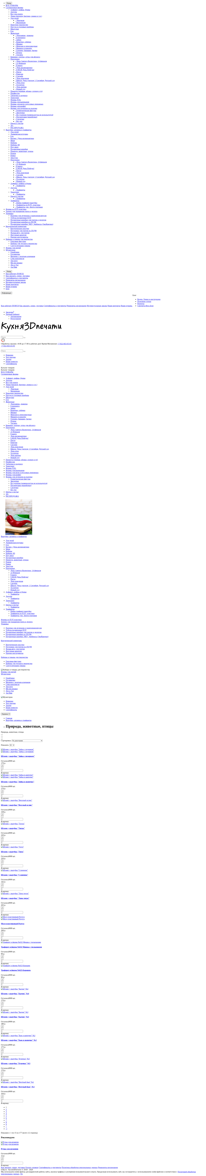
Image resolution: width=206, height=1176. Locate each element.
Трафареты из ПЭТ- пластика (22, 613)
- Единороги (20, 38)
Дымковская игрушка (19, 134)
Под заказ (14, 147)
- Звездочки (20, 113)
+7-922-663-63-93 (8, 346)
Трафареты (14, 201)
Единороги (15, 406)
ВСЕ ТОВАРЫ (12, 5)
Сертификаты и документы (17, 278)
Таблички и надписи (18, 96)
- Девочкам (19, 20)
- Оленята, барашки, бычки (26, 50)
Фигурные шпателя (18, 235)
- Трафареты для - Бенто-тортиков (29, 207)
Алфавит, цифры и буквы (20, 183)
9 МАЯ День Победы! (19, 438)
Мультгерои (10, 250)
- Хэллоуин (19, 85)
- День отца (20, 83)
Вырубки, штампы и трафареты (18, 130)
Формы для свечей (13, 248)
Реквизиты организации (16, 280)
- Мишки (19, 44)
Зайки (12, 408)
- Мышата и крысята (23, 48)
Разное (13, 153)
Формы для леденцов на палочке (23, 108)
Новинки (9, 355)
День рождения (16, 447)
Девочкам (14, 389)
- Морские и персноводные (26, 46)
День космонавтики (18, 436)
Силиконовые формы (14, 8)
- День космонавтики (23, 68)
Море (12, 141)
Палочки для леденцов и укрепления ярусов (28, 216)
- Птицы (18, 53)
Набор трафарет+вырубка (20, 611)
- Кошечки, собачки (23, 42)
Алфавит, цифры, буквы (20, 10)
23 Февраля (15, 432)
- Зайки (18, 40)
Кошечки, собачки (17, 410)
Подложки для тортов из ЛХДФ (23, 231)
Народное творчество (19, 25)
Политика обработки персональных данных (80, 1167)
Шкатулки (14, 29)
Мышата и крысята (18, 417)
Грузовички (15, 254)
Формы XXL (15, 100)
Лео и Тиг (14, 265)
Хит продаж (11, 357)
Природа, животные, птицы (21, 151)
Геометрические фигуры (20, 479)
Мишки (13, 413)
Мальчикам (15, 391)
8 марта (13, 434)
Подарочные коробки (19, 149)
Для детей (14, 18)
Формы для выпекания (19, 102)
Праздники (15, 59)
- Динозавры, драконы (24, 35)
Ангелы (13, 12)
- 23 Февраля (20, 63)
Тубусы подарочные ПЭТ (20, 218)
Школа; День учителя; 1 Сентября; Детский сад (29, 449)
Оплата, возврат (32, 1167)
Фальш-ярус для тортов (19, 233)
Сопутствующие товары (20, 246)
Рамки (13, 156)
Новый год (14, 458)
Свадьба (13, 445)
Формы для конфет (18, 106)
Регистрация (15, 319)
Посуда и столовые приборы (22, 27)
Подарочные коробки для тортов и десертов (28, 220)
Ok (21, 1174)
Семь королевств (17, 259)
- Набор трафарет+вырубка (26, 203)
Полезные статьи (144, 301)
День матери (15, 455)
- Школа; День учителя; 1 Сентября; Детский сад (35, 80)
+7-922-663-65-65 (64, 344)
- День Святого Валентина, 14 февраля (31, 61)
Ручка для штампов (9, 1149)
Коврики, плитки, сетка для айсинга (25, 57)
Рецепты (140, 304)
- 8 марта (18, 65)
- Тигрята (19, 55)
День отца (14, 451)
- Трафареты (20, 186)
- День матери (21, 87)
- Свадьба (19, 76)
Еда (11, 31)
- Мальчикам (20, 23)
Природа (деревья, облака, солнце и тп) (26, 91)
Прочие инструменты (19, 237)
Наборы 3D (15, 145)
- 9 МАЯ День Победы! (24, 70)
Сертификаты (11, 364)
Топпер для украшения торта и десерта (21, 211)
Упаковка (9, 213)
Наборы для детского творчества (23, 244)
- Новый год (20, 89)
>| (6, 1129)
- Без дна (18, 121)
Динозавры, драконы (19, 404)
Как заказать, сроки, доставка (18, 276)
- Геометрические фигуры (25, 111)
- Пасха (18, 72)
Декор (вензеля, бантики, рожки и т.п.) (26, 16)
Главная (9, 718)
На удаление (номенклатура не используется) (28, 483)
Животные (14, 33)
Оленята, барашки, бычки (20, 419)
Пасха (12, 440)
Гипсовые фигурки (18, 241)
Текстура (14, 158)
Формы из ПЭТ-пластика (16, 209)
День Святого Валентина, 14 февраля (25, 430)
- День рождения (22, 78)
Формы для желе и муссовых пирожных (26, 104)
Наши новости (12, 361)
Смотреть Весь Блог (145, 306)
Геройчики (14, 252)
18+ (11, 126)
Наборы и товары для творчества (19, 239)
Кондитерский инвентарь (16, 226)
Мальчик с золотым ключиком (22, 256)
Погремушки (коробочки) (20, 485)
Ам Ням (13, 267)
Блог (8, 289)
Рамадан (13, 443)
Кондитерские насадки (19, 229)
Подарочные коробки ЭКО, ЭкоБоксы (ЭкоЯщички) (31, 224)
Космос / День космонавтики (22, 138)
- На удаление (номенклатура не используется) (34, 115)
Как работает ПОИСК (15, 274)
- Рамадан (19, 74)
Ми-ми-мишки (16, 263)
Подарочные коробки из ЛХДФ (23, 222)
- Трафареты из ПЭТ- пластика (27, 205)
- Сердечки (19, 119)
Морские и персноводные (21, 415)
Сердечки (14, 488)
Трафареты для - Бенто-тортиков (23, 616)
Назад (9, 3)
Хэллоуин (14, 453)
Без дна (13, 490)
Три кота (14, 261)
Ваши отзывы (11, 287)
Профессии (15, 93)
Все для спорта (16, 14)
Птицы (13, 421)
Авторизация (15, 316)
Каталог (7, 370)
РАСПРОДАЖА (17, 128)
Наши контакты (12, 284)
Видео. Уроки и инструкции (148, 299)
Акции (8, 359)
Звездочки (14, 481)
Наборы (13, 143)
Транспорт (14, 98)
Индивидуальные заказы (16, 282)
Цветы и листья (16, 123)
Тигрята (13, 423)
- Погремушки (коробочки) (26, 117)
